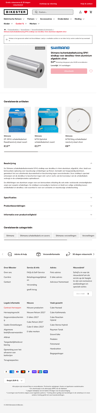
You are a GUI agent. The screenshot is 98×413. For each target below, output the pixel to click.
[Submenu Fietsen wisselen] (36, 19)
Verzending (32, 285)
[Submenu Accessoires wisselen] (53, 19)
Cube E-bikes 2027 (35, 326)
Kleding (78, 19)
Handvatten (55, 348)
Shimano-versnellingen (66, 235)
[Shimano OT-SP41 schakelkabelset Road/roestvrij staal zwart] (17, 120)
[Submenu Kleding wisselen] (83, 19)
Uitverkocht (69, 71)
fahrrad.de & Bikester (16, 405)
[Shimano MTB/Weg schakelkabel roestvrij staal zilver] (78, 120)
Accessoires (46, 19)
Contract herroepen (12, 307)
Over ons (8, 272)
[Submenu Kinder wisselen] (11, 23)
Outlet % (20, 23)
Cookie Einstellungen (13, 325)
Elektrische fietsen (13, 19)
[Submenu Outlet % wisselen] (25, 23)
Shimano (10, 235)
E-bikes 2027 (33, 317)
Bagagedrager (56, 353)
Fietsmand (55, 344)
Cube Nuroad (56, 307)
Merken (33, 23)
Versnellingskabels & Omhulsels (42, 29)
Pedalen (53, 339)
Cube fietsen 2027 (35, 322)
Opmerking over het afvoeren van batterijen (12, 352)
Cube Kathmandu (58, 312)
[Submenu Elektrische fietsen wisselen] (23, 19)
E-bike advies (56, 277)
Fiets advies (55, 272)
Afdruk (7, 337)
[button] (85, 12)
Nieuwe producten (35, 307)
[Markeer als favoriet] (89, 71)
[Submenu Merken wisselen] (38, 23)
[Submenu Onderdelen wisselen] (70, 19)
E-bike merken (33, 331)
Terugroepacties (11, 360)
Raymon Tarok (56, 329)
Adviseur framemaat (59, 282)
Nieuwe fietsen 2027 (36, 312)
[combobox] (52, 12)
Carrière (7, 277)
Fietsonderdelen (13, 29)
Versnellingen (25, 29)
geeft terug (32, 289)
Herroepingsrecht (11, 312)
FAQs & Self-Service (36, 272)
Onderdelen (63, 19)
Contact (7, 282)
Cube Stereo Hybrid (59, 325)
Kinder (7, 23)
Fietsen (30, 19)
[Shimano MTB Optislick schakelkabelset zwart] (48, 120)
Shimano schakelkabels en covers (35, 235)
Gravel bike (55, 334)
